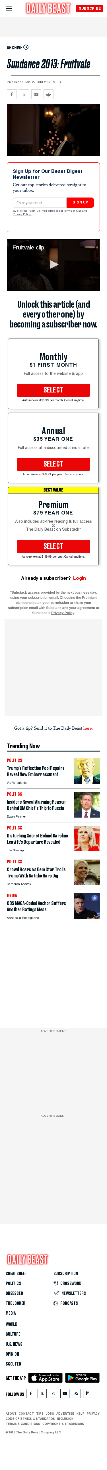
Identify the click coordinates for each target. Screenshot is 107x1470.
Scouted (13, 1364)
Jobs (50, 1413)
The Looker (15, 1303)
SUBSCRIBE (90, 8)
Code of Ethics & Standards (30, 1418)
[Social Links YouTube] (64, 1394)
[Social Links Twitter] (42, 1394)
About (11, 1413)
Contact (26, 1413)
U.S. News (14, 1344)
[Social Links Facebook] (30, 1394)
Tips (40, 1413)
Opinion (12, 1354)
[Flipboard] (87, 1394)
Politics (13, 1283)
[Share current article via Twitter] (24, 94)
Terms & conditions (23, 1423)
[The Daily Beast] (48, 9)
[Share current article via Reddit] (49, 94)
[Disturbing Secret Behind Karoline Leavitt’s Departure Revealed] (87, 849)
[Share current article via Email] (36, 94)
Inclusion (65, 1418)
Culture (13, 1334)
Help (81, 1413)
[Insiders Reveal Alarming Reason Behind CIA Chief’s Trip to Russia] (87, 816)
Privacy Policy (22, 214)
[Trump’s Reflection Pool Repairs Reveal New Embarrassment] (87, 782)
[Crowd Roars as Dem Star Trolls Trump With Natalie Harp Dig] (87, 883)
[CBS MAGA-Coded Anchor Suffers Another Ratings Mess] (87, 917)
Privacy (93, 1413)
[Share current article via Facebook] (12, 94)
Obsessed (14, 1293)
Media (11, 1313)
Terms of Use (73, 211)
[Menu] (14, 9)
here (87, 727)
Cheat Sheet (16, 1273)
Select (53, 390)
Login (79, 578)
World (11, 1324)
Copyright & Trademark (63, 1423)
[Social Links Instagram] (53, 1394)
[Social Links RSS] (76, 1394)
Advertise (65, 1413)
